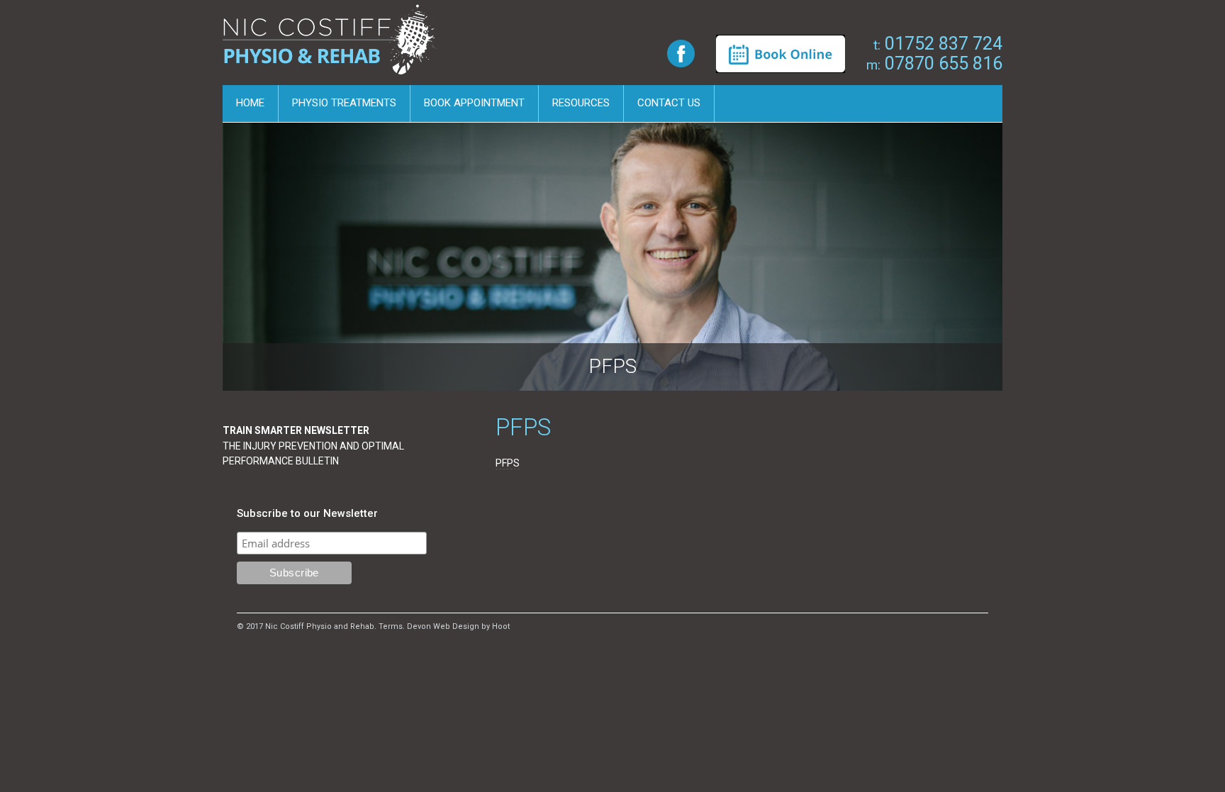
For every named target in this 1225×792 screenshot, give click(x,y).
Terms (391, 626)
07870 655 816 (934, 63)
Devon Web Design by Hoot (458, 626)
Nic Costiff (332, 44)
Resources (581, 102)
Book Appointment (474, 102)
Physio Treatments (344, 102)
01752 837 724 (937, 43)
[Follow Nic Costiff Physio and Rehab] (681, 52)
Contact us (668, 102)
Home (250, 102)
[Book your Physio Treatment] (780, 53)
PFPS (508, 463)
